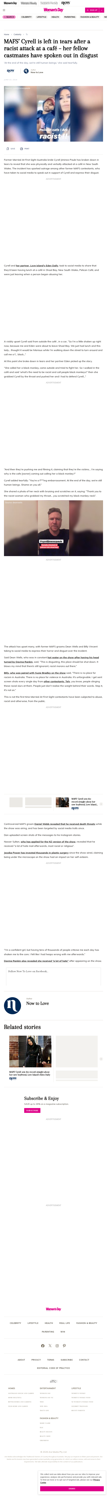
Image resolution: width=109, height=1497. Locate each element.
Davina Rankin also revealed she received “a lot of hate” (36, 960)
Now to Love (37, 72)
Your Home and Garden (18, 1406)
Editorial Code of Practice (53, 1368)
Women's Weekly (78, 1393)
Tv (27, 34)
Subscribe (67, 1360)
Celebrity (26, 17)
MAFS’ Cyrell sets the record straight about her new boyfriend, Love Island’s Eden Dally (85, 801)
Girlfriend (44, 1440)
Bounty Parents (78, 1410)
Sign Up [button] (93, 10)
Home (6, 34)
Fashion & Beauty (90, 17)
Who (42, 1402)
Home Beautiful (15, 1398)
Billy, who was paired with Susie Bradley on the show (35, 672)
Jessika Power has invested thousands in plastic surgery (36, 852)
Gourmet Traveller (80, 1406)
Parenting (69, 17)
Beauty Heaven (46, 1432)
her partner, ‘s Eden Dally (37, 265)
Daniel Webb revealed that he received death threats (64, 823)
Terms (50, 1360)
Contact (84, 1360)
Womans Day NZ (46, 1398)
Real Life (64, 1323)
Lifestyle (41, 17)
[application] (53, 114)
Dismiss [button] (72, 1489)
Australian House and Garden (21, 1393)
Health (55, 17)
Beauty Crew (45, 1436)
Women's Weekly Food (81, 1398)
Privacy (36, 1360)
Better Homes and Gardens (19, 1402)
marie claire (45, 1423)
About (21, 1360)
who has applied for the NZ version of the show (48, 841)
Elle (41, 1427)
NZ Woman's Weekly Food (82, 1402)
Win (62, 1332)
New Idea (44, 1406)
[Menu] (4, 10)
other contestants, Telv (57, 681)
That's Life (44, 1410)
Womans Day (45, 1393)
